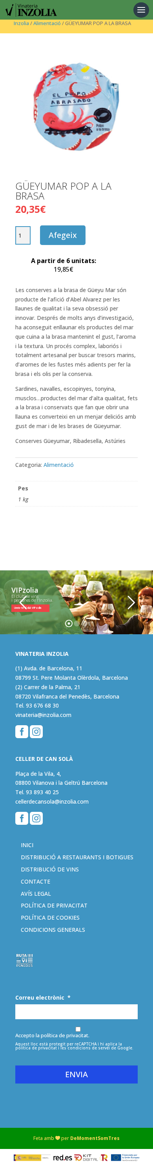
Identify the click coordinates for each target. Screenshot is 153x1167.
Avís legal (36, 893)
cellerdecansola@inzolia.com (52, 801)
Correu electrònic (43, 997)
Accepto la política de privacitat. (52, 1035)
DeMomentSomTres (95, 1138)
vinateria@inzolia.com (43, 715)
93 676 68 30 (42, 705)
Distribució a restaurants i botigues (77, 857)
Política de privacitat (54, 905)
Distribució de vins (50, 869)
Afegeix (63, 235)
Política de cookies (50, 917)
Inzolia (21, 23)
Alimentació (47, 23)
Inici (27, 845)
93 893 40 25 (42, 792)
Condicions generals (53, 929)
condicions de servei (88, 1048)
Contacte (35, 881)
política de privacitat (36, 1048)
